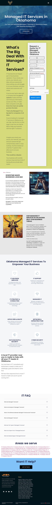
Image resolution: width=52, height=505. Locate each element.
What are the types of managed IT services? (14, 425)
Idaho (19, 483)
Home (4, 172)
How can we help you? (37, 73)
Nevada (23, 488)
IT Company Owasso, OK (33, 453)
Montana (28, 487)
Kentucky (20, 484)
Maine (27, 484)
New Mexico (25, 490)
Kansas (30, 483)
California (20, 480)
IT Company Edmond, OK (43, 448)
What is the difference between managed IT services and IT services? (19, 412)
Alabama (20, 479)
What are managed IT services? (11, 402)
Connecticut (28, 480)
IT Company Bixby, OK (43, 447)
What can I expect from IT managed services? (14, 430)
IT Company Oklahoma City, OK (20, 453)
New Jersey (20, 490)
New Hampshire (29, 488)
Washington (27, 496)
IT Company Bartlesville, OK (31, 447)
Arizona (26, 479)
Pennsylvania (28, 492)
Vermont (20, 496)
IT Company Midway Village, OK (40, 450)
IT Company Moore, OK (19, 451)
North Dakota (27, 491)
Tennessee (23, 495)
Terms (20, 502)
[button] (48, 3)
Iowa (28, 483)
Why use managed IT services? (11, 418)
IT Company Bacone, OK (18, 447)
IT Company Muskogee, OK (31, 451)
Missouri (24, 487)
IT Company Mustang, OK (44, 451)
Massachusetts (21, 486)
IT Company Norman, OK (7, 453)
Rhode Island (20, 494)
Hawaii (30, 482)
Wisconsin (24, 498)
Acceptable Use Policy (22, 503)
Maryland (31, 484)
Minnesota (31, 486)
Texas (27, 495)
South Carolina (27, 494)
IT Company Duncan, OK (31, 448)
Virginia (23, 496)
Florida (23, 482)
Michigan (26, 486)
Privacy (17, 502)
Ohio (31, 491)
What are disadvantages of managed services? (14, 436)
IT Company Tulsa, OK (45, 454)
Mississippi (20, 487)
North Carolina (21, 491)
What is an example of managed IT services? (14, 407)
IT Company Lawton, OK (26, 450)
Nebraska (20, 488)
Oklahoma (20, 492)
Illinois (22, 483)
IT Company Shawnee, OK (21, 454)
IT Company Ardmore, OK (7, 447)
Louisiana (24, 484)
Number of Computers (37, 68)
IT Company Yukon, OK (6, 456)
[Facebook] (4, 492)
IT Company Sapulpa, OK (9, 454)
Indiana (25, 483)
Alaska (23, 479)
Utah (30, 495)
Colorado (24, 480)
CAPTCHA (32, 88)
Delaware (20, 482)
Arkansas (30, 479)
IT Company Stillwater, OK (33, 454)
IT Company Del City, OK (19, 448)
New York (30, 490)
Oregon (24, 492)
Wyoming (28, 498)
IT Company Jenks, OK (15, 450)
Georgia (26, 482)
